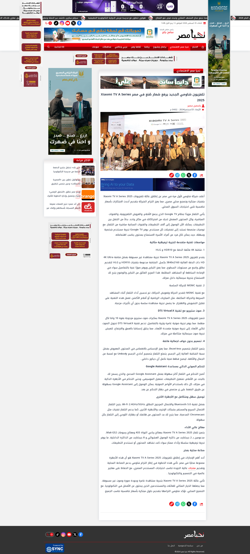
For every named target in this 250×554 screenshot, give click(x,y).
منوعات (95, 47)
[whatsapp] (171, 175)
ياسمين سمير (195, 105)
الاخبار (195, 47)
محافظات (106, 47)
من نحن (200, 546)
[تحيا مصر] (190, 34)
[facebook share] (194, 175)
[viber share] (177, 175)
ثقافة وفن (136, 47)
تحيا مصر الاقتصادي (179, 47)
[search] (48, 47)
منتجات (192, 468)
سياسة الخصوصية (185, 546)
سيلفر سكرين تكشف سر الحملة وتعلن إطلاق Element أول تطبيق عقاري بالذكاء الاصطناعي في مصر (84, 18)
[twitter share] (189, 175)
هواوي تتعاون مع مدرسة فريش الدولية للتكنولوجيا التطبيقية (170, 18)
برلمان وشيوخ (159, 47)
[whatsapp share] (183, 175)
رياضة (147, 47)
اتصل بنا (171, 546)
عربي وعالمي (121, 47)
